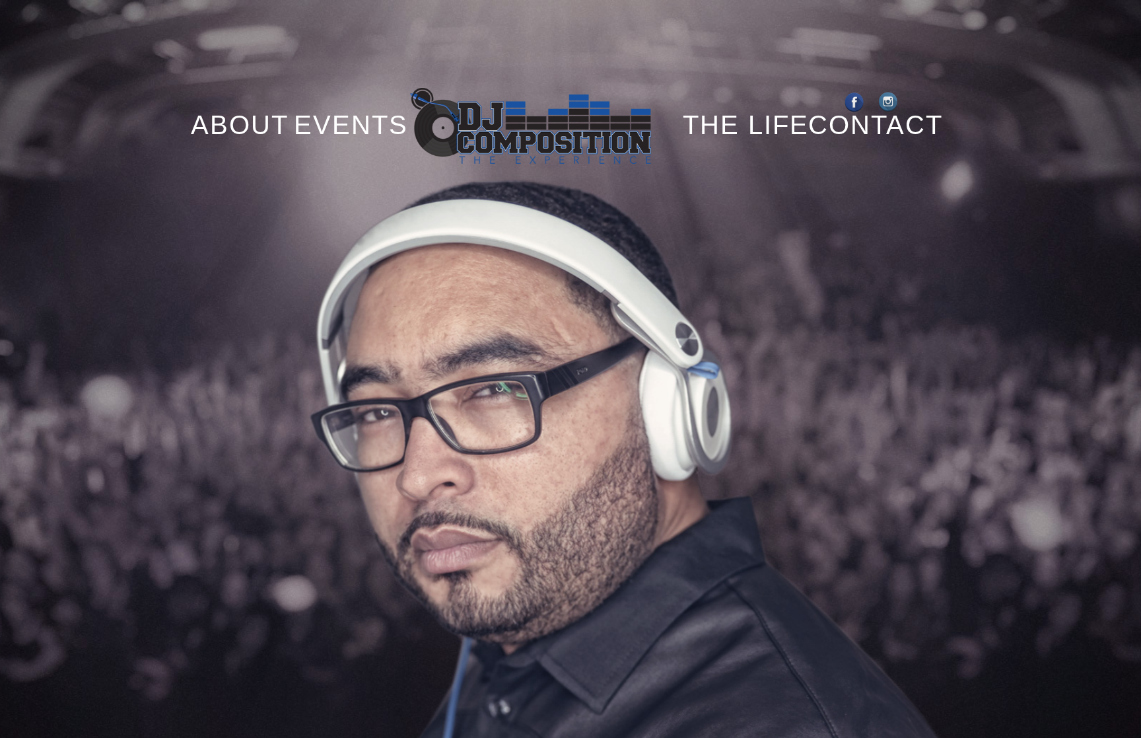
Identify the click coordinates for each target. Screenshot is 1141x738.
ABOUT (229, 125)
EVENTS (351, 125)
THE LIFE (746, 125)
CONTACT (875, 125)
